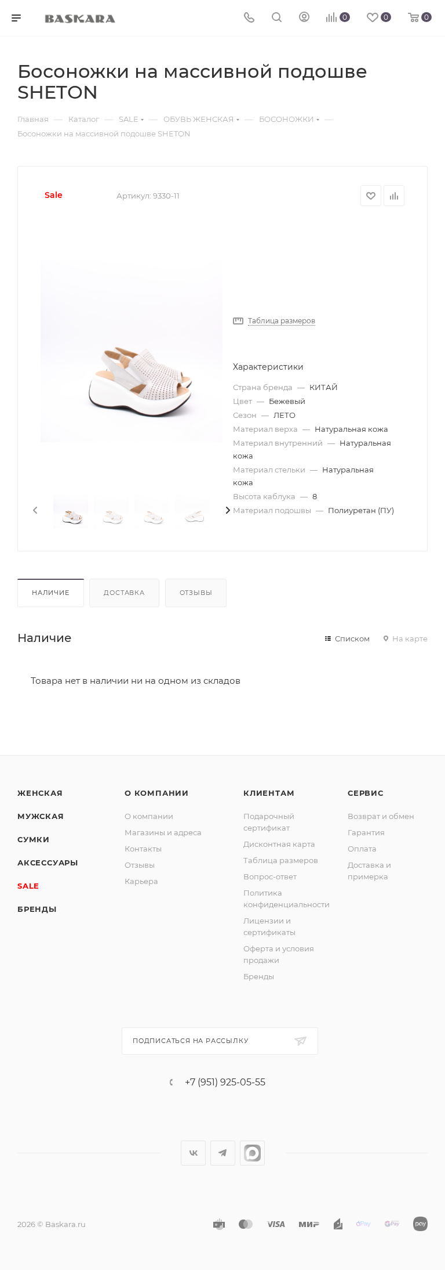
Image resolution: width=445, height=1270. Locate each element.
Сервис (366, 793)
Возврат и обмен (381, 816)
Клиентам (268, 793)
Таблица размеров (280, 860)
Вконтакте (193, 1153)
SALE (28, 885)
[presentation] (34, 510)
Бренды (37, 909)
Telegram (222, 1153)
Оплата (362, 848)
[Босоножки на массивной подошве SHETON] (131, 351)
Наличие (51, 593)
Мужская (40, 816)
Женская (40, 793)
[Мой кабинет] (304, 18)
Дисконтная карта (279, 844)
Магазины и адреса (163, 832)
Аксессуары (47, 862)
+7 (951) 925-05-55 (225, 1082)
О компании (157, 793)
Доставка (124, 593)
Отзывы (196, 593)
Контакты (143, 848)
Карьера (141, 881)
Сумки (33, 839)
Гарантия (366, 832)
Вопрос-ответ (270, 876)
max (252, 1153)
